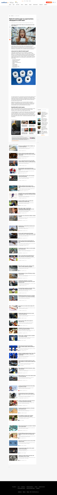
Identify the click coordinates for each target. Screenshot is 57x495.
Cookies (36, 486)
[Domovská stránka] (9, 15)
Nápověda (37, 488)
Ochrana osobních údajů (21, 488)
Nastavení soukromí (42, 486)
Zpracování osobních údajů (31, 488)
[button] (10, 34)
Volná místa (23, 486)
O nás (18, 486)
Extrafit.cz (12, 15)
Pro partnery (14, 486)
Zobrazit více (43, 135)
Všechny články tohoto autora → (15, 140)
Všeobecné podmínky (30, 486)
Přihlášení (49, 2)
